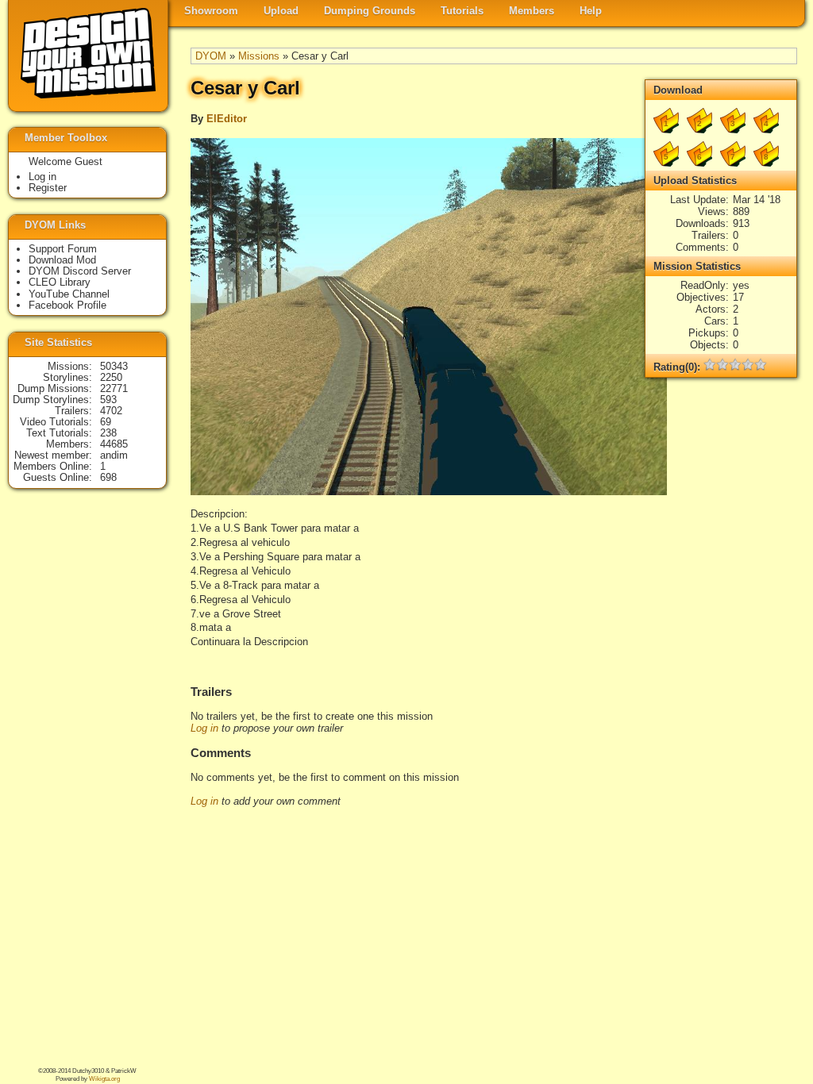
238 (108, 433)
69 (105, 422)
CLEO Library (60, 282)
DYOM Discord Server (80, 271)
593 (108, 400)
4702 (111, 411)
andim (114, 455)
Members (531, 11)
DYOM (210, 56)
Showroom (211, 11)
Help (591, 11)
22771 (114, 388)
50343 (114, 366)
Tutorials (462, 11)
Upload (281, 11)
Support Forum (63, 249)
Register (48, 188)
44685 (114, 444)
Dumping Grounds (369, 11)
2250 (111, 377)
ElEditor (226, 119)
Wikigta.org (104, 1078)
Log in (204, 728)
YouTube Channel (69, 294)
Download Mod (62, 260)
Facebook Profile (67, 305)
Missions (258, 56)
